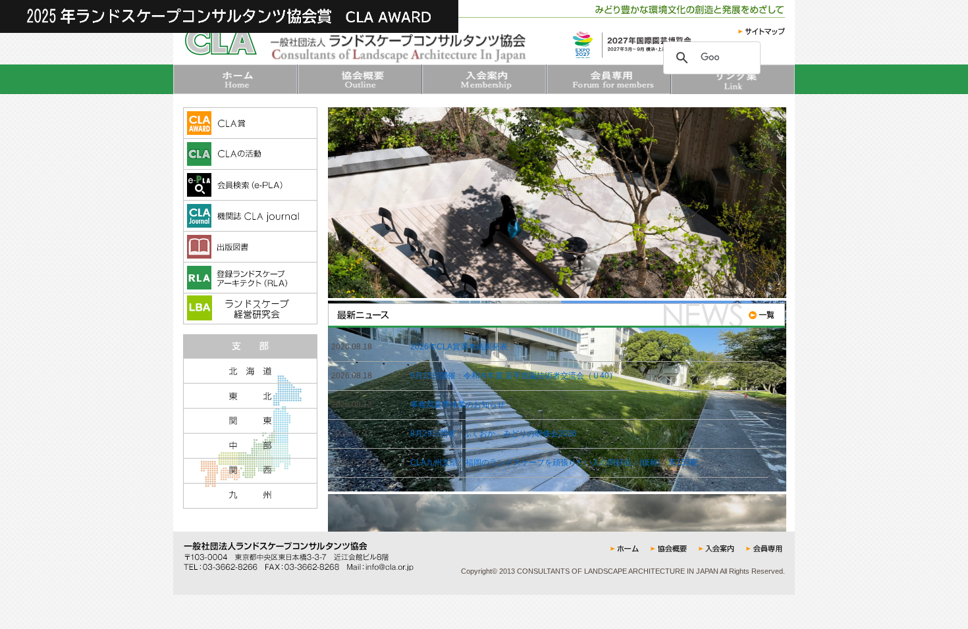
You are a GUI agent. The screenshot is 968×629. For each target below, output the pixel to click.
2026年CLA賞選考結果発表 (459, 346)
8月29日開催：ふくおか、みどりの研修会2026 (493, 433)
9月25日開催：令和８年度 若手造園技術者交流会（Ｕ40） (513, 375)
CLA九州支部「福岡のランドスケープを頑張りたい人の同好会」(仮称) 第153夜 (554, 462)
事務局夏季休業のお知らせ (457, 404)
